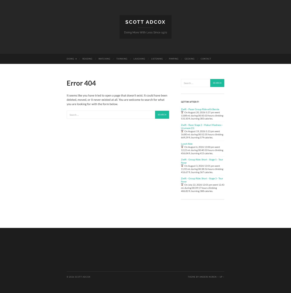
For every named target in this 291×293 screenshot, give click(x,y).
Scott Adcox (145, 22)
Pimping (174, 59)
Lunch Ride (186, 143)
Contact (206, 59)
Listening (157, 59)
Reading (87, 59)
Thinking (121, 59)
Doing (70, 59)
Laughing (139, 59)
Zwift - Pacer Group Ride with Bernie (200, 109)
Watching (104, 59)
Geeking (190, 59)
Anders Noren (208, 277)
